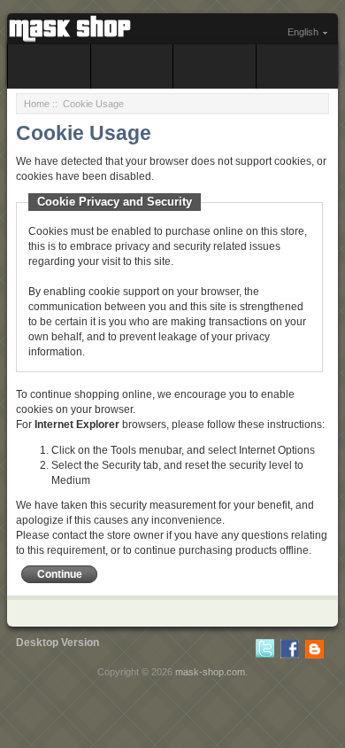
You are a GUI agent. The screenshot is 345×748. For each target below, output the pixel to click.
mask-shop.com (210, 671)
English (303, 32)
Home (37, 103)
